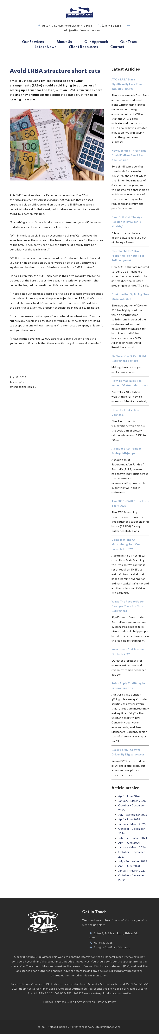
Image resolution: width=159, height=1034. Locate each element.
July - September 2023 (132, 861)
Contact (117, 47)
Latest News (45, 47)
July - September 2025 (132, 814)
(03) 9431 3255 (111, 25)
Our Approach (96, 42)
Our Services (33, 42)
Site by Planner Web (108, 1026)
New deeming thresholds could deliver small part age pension (128, 155)
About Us (64, 42)
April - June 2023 (129, 865)
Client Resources (83, 47)
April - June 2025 (129, 819)
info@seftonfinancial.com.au (82, 30)
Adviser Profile (86, 1001)
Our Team (128, 42)
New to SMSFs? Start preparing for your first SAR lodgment (127, 255)
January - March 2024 (132, 847)
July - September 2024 (132, 838)
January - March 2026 (132, 800)
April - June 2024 (129, 842)
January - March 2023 (132, 870)
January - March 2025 (132, 824)
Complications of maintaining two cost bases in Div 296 (126, 544)
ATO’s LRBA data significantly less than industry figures (127, 84)
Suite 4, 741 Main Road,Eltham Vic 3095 (66, 25)
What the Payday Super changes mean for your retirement (127, 606)
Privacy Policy (107, 1001)
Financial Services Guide (58, 1001)
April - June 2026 (129, 796)
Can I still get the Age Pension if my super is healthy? (126, 221)
